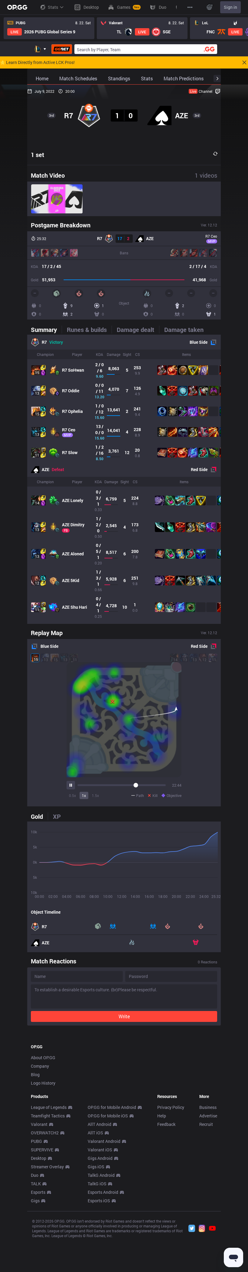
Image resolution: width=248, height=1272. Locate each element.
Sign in (230, 7)
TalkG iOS (97, 1184)
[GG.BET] (61, 49)
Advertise (208, 1116)
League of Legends (49, 1107)
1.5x (95, 795)
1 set (37, 155)
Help (161, 1116)
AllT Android (99, 1124)
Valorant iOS (100, 1150)
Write (124, 1016)
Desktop (38, 1158)
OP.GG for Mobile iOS (108, 1116)
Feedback (166, 1124)
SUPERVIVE (42, 1150)
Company (40, 1066)
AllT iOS (95, 1133)
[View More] (190, 7)
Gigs (35, 1200)
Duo (34, 1175)
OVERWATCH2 (45, 1133)
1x (84, 795)
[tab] (46, 329)
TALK (36, 1184)
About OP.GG (43, 1057)
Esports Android (103, 1192)
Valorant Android (104, 1141)
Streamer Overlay (47, 1167)
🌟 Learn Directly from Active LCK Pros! (37, 62)
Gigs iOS (96, 1167)
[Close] (244, 62)
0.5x (72, 795)
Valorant (39, 1124)
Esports (38, 1192)
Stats (53, 7)
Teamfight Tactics (48, 1116)
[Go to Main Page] (17, 7)
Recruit (206, 1124)
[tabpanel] (124, 479)
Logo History (43, 1083)
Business (208, 1107)
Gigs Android (100, 1158)
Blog (35, 1074)
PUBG (36, 1141)
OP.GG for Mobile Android (112, 1107)
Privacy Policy (170, 1107)
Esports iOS (99, 1200)
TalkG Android (101, 1175)
